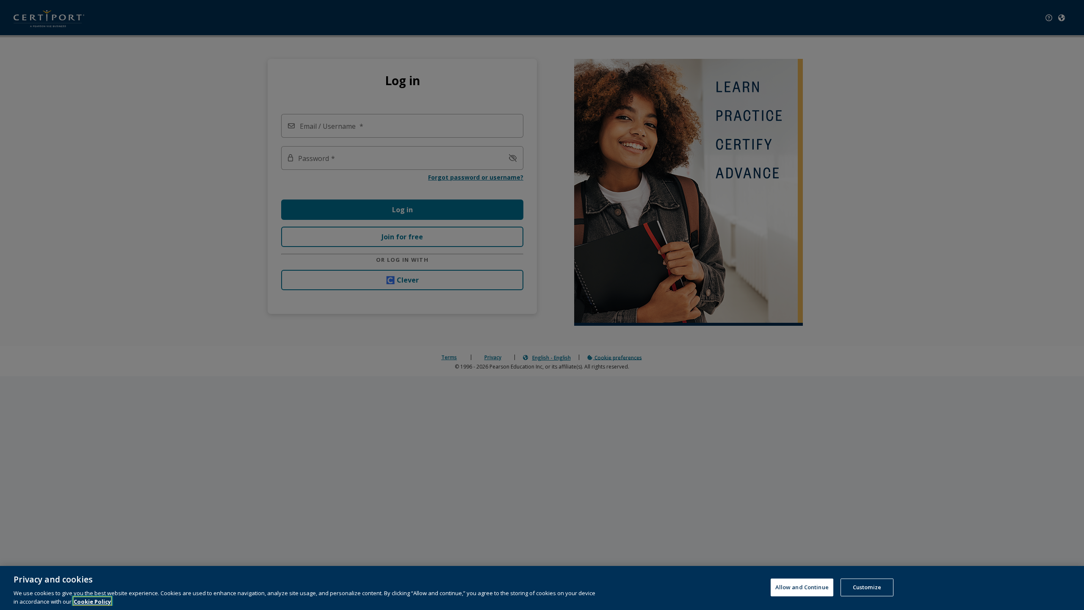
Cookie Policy (92, 601)
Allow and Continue (802, 587)
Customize (867, 587)
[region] (542, 588)
